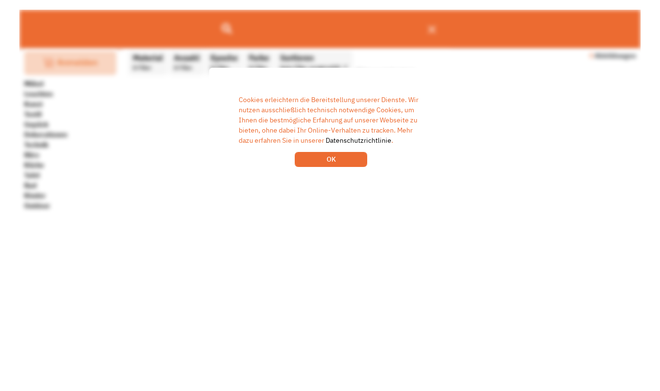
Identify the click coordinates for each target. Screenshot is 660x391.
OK (331, 159)
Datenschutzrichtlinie (358, 140)
